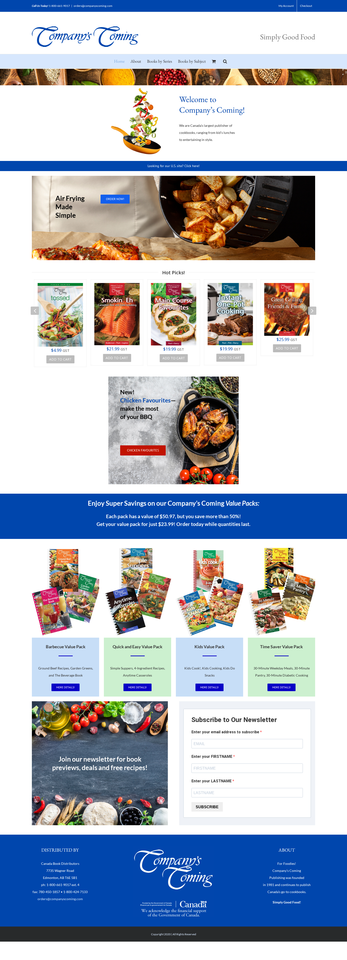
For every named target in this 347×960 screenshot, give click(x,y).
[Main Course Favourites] (173, 314)
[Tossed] (60, 315)
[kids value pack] (209, 548)
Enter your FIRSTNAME (212, 756)
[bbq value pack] (65, 548)
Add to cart (60, 359)
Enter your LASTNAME (212, 781)
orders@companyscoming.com (93, 6)
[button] (225, 61)
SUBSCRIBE (207, 807)
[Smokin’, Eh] (117, 314)
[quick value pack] (137, 548)
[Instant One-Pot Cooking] (230, 314)
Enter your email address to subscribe (225, 732)
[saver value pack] (281, 548)
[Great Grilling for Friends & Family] (286, 309)
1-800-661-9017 (59, 6)
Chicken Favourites (145, 400)
